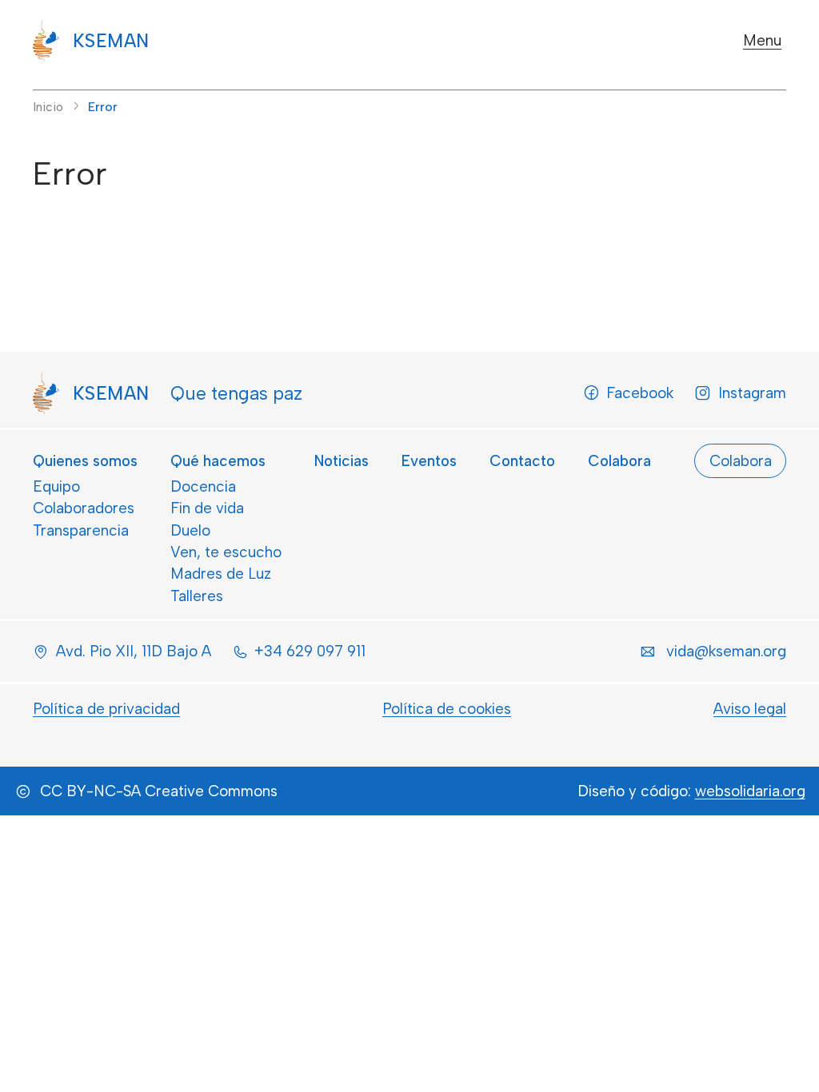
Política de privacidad (106, 708)
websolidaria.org (750, 791)
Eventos (429, 461)
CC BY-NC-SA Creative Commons (159, 791)
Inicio (48, 106)
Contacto (522, 461)
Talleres (196, 596)
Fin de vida (207, 508)
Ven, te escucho (226, 552)
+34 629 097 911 (310, 651)
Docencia (203, 486)
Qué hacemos (218, 461)
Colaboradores (83, 508)
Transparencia (81, 530)
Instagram (752, 393)
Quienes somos (85, 461)
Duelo (190, 530)
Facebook (639, 393)
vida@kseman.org (726, 651)
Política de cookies (446, 708)
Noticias (341, 461)
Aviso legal (749, 708)
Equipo (56, 486)
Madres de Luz (220, 573)
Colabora (619, 461)
